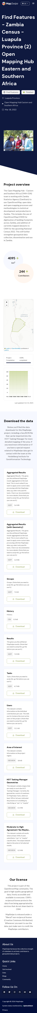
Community (18, 3)
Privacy (5, 1010)
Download (20, 512)
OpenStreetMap (16, 348)
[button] (6, 302)
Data (4, 973)
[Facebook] (4, 992)
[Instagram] (15, 992)
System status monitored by (12, 1006)
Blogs (4, 976)
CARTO (6, 350)
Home (4, 966)
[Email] (30, 992)
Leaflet (8, 348)
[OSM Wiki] (25, 992)
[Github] (20, 992)
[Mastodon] (10, 992)
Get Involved (6, 969)
